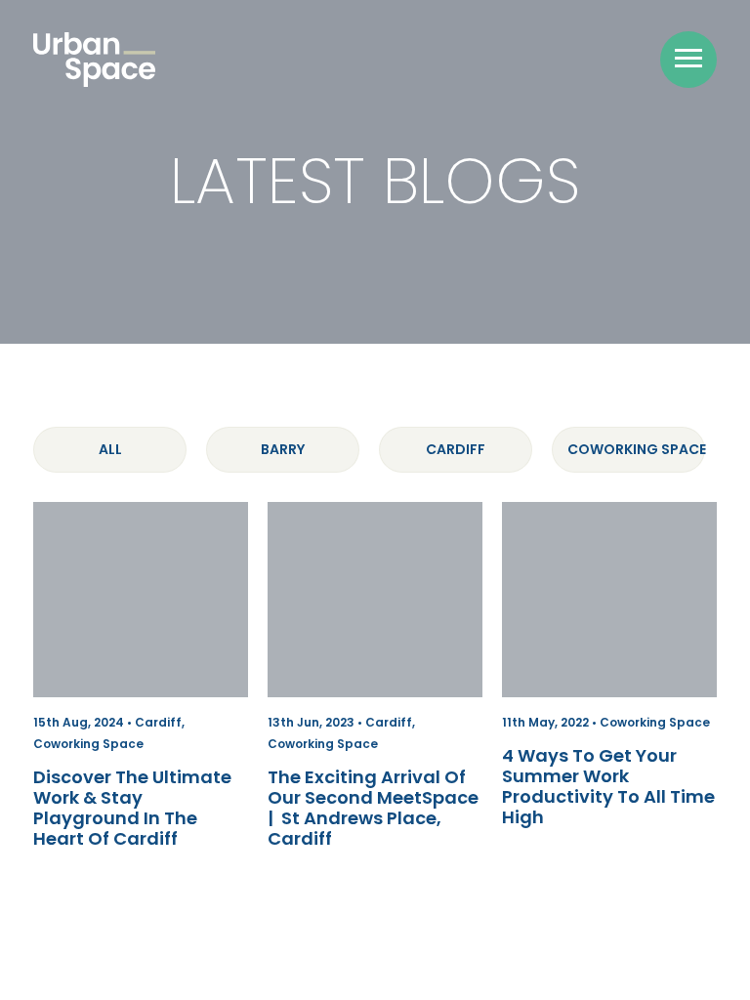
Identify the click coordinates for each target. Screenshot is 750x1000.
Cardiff (455, 449)
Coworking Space (636, 449)
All (110, 449)
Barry (283, 449)
